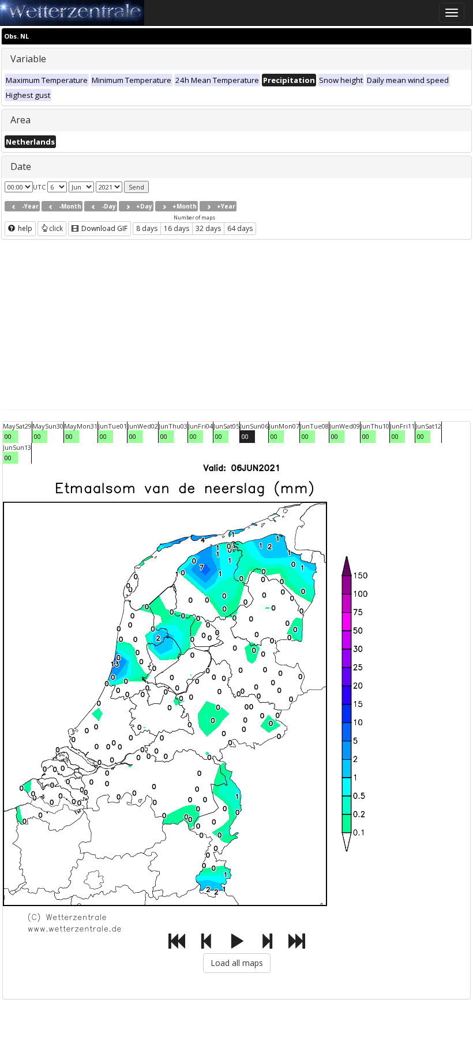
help (24, 228)
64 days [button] (240, 228)
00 (8, 436)
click (56, 228)
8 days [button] (146, 228)
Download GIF (103, 228)
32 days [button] (208, 228)
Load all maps (237, 962)
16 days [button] (176, 228)
